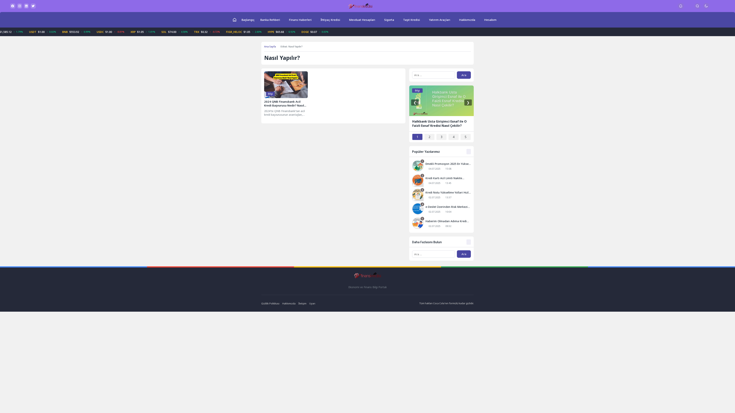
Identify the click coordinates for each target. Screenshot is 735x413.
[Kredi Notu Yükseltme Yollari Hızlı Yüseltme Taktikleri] (441, 195)
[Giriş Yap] (689, 6)
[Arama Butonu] (697, 6)
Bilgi (270, 93)
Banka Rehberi (270, 20)
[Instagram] (19, 6)
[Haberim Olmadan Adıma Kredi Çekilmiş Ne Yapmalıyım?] (441, 223)
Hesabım (490, 20)
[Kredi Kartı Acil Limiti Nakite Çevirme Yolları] (441, 180)
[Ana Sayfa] (234, 20)
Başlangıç (248, 20)
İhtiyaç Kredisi (330, 20)
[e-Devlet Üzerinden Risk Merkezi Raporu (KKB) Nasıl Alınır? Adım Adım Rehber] (441, 209)
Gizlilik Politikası (270, 303)
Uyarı (312, 303)
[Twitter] (33, 6)
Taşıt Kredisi (411, 20)
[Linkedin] (26, 6)
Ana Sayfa (270, 46)
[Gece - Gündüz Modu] (706, 8)
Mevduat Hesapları (362, 20)
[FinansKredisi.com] (360, 6)
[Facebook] (12, 6)
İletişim (302, 303)
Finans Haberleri (300, 20)
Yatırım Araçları (439, 20)
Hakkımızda (467, 20)
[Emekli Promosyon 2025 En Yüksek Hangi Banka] (441, 166)
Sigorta (389, 20)
